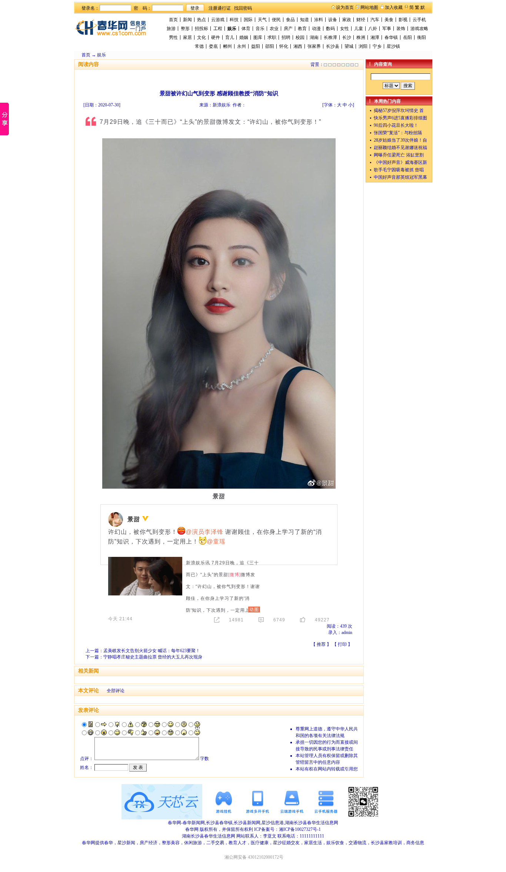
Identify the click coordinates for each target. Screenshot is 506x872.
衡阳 (421, 37)
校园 (300, 37)
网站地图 (369, 7)
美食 (389, 19)
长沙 (346, 37)
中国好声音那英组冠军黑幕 (400, 177)
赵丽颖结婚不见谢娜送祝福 (400, 147)
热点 (201, 19)
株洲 (360, 37)
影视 (403, 19)
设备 (332, 19)
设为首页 (345, 7)
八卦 (372, 28)
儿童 (358, 28)
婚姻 (243, 37)
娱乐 (231, 28)
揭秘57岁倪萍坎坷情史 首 (399, 110)
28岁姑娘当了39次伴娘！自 (400, 140)
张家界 (314, 46)
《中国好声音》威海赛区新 (400, 162)
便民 (276, 19)
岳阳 (407, 37)
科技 (234, 19)
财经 (360, 19)
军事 (386, 28)
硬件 (215, 37)
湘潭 (374, 37)
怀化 (283, 46)
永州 (241, 46)
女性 (344, 28)
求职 (271, 37)
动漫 (316, 28)
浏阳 (363, 46)
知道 (304, 19)
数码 (330, 28)
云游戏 (217, 19)
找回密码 (243, 8)
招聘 (286, 37)
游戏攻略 (419, 28)
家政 (346, 19)
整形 (185, 28)
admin (347, 632)
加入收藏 (394, 7)
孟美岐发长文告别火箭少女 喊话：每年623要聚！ (151, 650)
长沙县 (332, 46)
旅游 (171, 28)
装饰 (400, 28)
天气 (262, 19)
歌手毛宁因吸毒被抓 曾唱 (399, 169)
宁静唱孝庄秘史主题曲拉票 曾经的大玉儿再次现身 (152, 657)
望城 (348, 46)
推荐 (321, 644)
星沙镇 (393, 46)
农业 (274, 28)
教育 (302, 28)
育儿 (229, 37)
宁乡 (377, 46)
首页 (173, 19)
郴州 (227, 46)
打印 (342, 644)
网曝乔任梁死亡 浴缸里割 (399, 155)
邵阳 (269, 46)
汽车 (374, 19)
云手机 (419, 19)
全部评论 (115, 690)
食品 (290, 19)
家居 (187, 37)
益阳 (255, 46)
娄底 (213, 46)
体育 (246, 28)
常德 (199, 46)
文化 (201, 37)
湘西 (297, 46)
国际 (248, 19)
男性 (173, 37)
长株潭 (330, 37)
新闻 (187, 19)
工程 (217, 28)
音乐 (260, 28)
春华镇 (391, 37)
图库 (257, 37)
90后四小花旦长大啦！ (396, 125)
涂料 (318, 19)
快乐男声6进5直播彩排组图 (400, 117)
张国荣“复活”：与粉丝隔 (398, 132)
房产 (288, 28)
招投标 (201, 28)
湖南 (314, 37)
